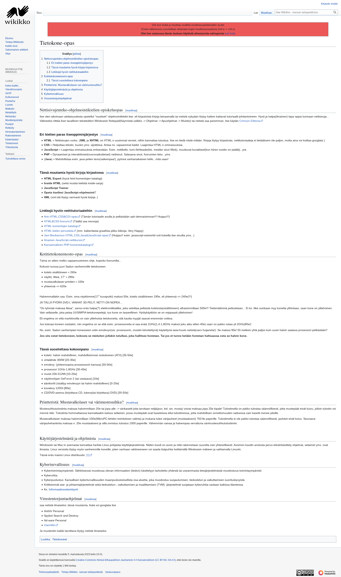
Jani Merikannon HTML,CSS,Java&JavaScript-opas (76, 235)
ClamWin (49, 525)
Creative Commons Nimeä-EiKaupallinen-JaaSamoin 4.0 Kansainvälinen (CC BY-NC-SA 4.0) (126, 560)
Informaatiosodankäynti (63, 489)
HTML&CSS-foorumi (56, 221)
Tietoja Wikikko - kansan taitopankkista (82, 572)
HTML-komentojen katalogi (61, 226)
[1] (87, 455)
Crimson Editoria (249, 120)
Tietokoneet (59, 539)
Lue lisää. (230, 33)
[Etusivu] (17, 16)
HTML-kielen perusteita (58, 230)
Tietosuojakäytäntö (49, 572)
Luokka (45, 539)
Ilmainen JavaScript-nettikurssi (63, 240)
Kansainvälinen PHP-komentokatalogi (67, 244)
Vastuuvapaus (112, 572)
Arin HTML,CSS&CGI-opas (61, 216)
